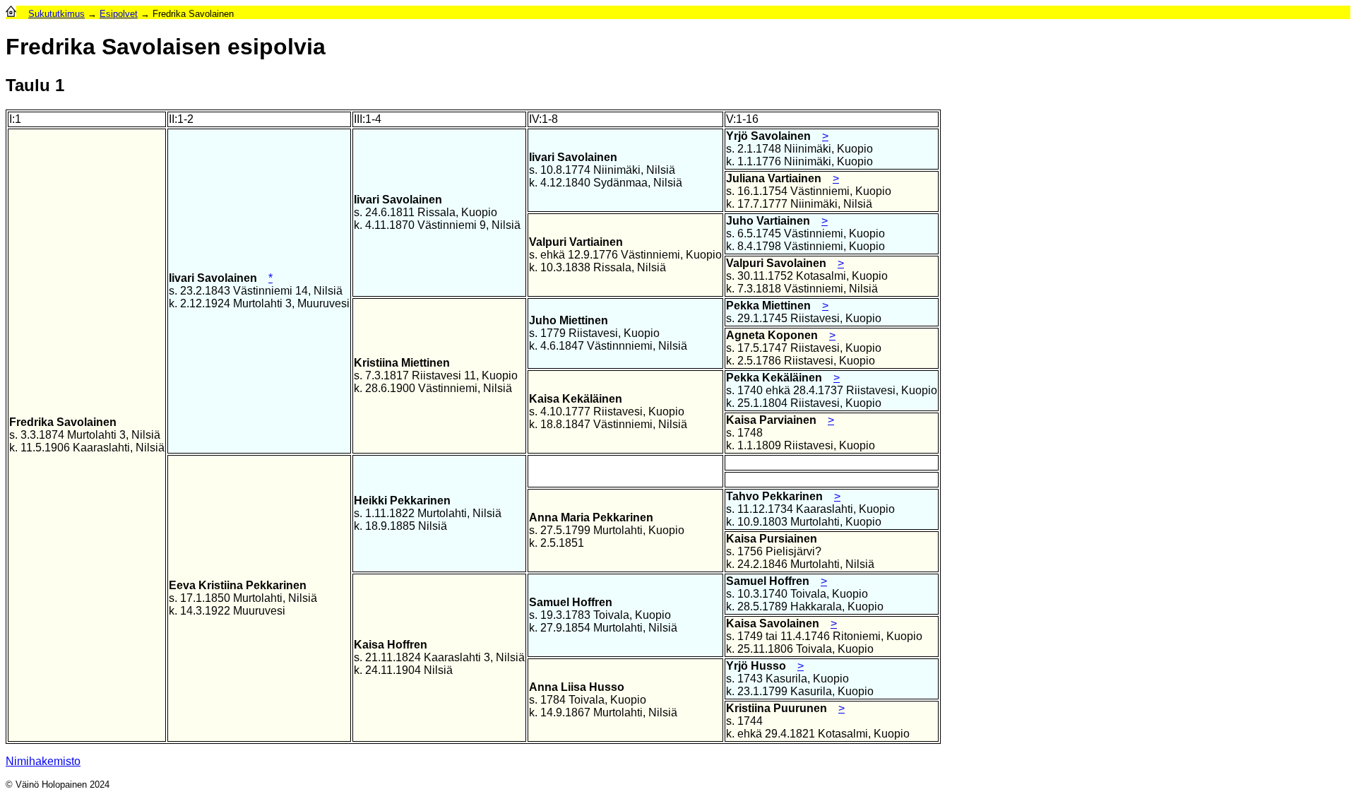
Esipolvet (119, 13)
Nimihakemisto (43, 761)
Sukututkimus (56, 13)
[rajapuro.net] (11, 13)
